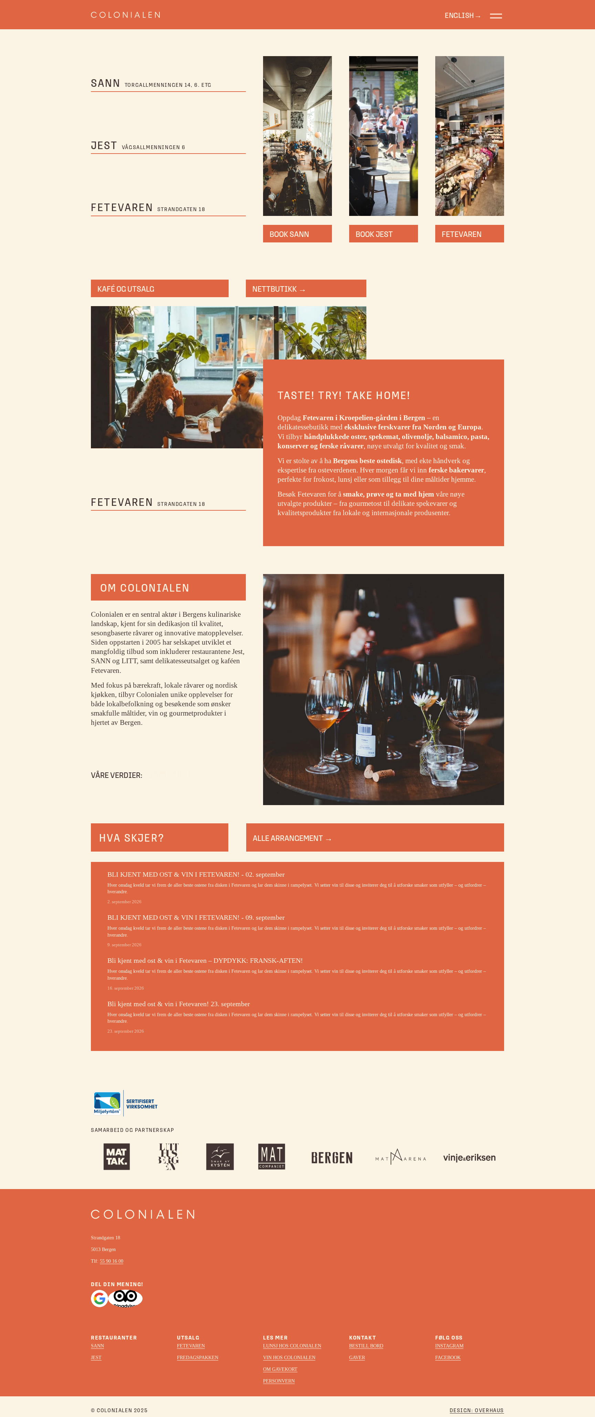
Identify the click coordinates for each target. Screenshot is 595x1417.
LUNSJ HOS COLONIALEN (292, 1345)
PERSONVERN (279, 1381)
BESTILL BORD (366, 1345)
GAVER (357, 1357)
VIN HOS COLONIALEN (289, 1357)
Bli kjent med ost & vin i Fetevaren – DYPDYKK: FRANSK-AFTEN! (205, 960)
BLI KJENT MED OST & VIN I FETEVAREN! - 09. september (196, 917)
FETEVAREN (462, 233)
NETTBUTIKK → (279, 288)
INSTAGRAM (449, 1345)
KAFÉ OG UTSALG (125, 288)
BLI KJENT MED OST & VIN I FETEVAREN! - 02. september (196, 874)
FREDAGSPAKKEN (197, 1357)
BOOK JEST (374, 233)
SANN (97, 1345)
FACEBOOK (448, 1357)
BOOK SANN (289, 233)
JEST (96, 1357)
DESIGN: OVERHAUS (477, 1410)
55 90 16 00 (111, 1261)
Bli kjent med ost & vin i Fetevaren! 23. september (178, 1004)
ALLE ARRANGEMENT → (293, 837)
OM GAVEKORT (280, 1369)
